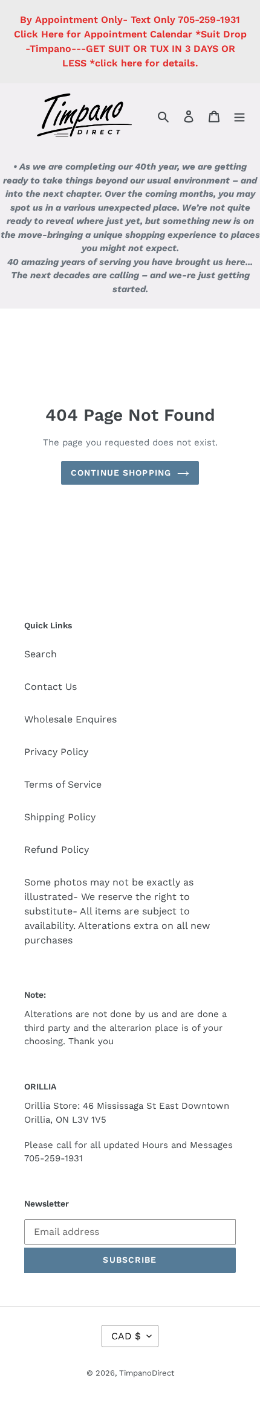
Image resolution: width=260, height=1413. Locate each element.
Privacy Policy (56, 752)
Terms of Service (63, 784)
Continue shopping (121, 472)
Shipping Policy (60, 817)
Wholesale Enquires (70, 719)
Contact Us (50, 686)
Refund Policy (56, 849)
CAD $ (126, 1336)
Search (40, 654)
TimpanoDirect (146, 1372)
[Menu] (239, 116)
